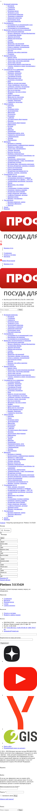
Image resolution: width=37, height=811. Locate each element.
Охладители (11, 114)
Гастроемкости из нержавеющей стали (20, 25)
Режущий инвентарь (14, 21)
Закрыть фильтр (5, 580)
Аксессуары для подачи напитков (18, 61)
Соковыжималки (13, 136)
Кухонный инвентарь (11, 4)
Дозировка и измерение (15, 16)
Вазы (9, 81)
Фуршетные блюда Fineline (16, 191)
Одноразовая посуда (10, 174)
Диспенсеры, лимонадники (16, 159)
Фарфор (10, 93)
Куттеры (10, 126)
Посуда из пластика (14, 90)
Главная (2, 523)
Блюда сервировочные (15, 169)
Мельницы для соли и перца (17, 92)
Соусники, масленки (14, 74)
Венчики (10, 42)
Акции (6, 207)
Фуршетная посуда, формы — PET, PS (20, 179)
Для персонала (8, 200)
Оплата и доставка (10, 255)
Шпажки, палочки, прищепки (17, 172)
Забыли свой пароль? (7, 799)
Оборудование (8, 104)
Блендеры (11, 105)
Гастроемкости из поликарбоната (18, 28)
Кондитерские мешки (15, 49)
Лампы (10, 128)
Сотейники (11, 7)
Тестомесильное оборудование (17, 119)
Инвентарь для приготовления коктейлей (21, 59)
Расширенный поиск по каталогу (14, 748)
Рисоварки (11, 116)
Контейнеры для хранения (16, 26)
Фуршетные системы (14, 162)
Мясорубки (11, 112)
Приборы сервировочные (16, 154)
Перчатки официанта (14, 203)
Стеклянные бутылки (14, 76)
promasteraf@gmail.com (11, 631)
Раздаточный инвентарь (15, 14)
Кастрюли (11, 6)
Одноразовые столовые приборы (18, 188)
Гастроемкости (8, 23)
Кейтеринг (7, 141)
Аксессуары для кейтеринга (17, 148)
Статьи (6, 604)
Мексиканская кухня (14, 78)
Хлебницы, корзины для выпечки (18, 86)
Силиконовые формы (14, 35)
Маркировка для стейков (16, 184)
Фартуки (10, 205)
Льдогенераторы (13, 111)
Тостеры (10, 138)
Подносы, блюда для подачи (17, 88)
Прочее (10, 183)
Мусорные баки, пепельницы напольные (21, 164)
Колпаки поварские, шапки (16, 202)
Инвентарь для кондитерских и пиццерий (17, 30)
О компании (8, 253)
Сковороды (11, 9)
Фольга (10, 186)
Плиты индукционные (15, 167)
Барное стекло (12, 57)
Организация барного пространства (19, 64)
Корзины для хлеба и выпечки (17, 52)
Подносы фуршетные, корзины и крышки (21, 166)
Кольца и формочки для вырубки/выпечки (21, 33)
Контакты (7, 256)
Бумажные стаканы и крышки (17, 190)
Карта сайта (7, 746)
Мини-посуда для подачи (16, 97)
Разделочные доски (14, 19)
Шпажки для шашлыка (15, 198)
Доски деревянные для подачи (17, 85)
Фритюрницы (12, 140)
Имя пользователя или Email (10, 786)
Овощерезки (12, 131)
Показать (4, 578)
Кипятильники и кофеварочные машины (21, 145)
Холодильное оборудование (17, 123)
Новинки (7, 209)
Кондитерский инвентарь (16, 31)
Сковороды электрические (16, 135)
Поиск (20, 309)
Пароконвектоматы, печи (16, 133)
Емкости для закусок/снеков (17, 83)
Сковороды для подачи (15, 102)
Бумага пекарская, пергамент (17, 193)
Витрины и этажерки (14, 143)
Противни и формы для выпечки (18, 45)
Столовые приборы (14, 71)
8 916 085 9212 (11, 627)
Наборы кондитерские (15, 38)
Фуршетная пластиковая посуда (18, 171)
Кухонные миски (13, 11)
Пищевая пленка (13, 197)
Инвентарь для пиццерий (16, 43)
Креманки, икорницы (15, 73)
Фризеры (10, 121)
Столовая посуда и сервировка (14, 69)
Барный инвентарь (10, 55)
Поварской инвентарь (15, 18)
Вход (15, 795)
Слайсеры (11, 117)
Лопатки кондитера (14, 37)
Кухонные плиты (13, 109)
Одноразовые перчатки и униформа (19, 178)
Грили (10, 107)
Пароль (3, 792)
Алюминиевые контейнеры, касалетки (20, 181)
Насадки (10, 50)
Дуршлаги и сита (13, 12)
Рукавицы (11, 54)
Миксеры (11, 129)
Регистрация (11, 260)
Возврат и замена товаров (12, 615)
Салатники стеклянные (15, 80)
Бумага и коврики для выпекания (18, 47)
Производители (9, 602)
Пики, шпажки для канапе (16, 176)
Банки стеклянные (14, 95)
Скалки (10, 40)
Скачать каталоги (9, 605)
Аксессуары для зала (14, 62)
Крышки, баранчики (14, 100)
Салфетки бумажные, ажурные (18, 195)
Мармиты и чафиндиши (15, 147)
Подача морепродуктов (15, 98)
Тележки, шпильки (14, 150)
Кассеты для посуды (14, 152)
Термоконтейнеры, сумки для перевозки (21, 160)
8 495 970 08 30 (22, 627)
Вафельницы (12, 124)
